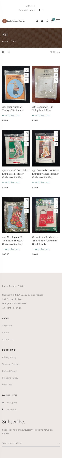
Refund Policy (9, 371)
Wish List (7, 384)
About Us (7, 325)
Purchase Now (26, 10)
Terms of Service (11, 364)
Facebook (11, 409)
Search (5, 332)
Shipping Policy (10, 378)
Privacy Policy (9, 357)
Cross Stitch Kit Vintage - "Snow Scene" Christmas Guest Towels (45, 240)
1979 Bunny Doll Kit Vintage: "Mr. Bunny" (13, 108)
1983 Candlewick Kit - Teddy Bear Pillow (43, 108)
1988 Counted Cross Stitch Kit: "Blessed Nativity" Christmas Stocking (15, 174)
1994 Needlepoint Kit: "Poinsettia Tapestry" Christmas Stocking (13, 240)
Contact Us (8, 339)
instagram (11, 402)
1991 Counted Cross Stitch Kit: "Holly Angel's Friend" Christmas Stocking (45, 174)
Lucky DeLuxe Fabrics (13, 286)
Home (5, 41)
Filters (56, 52)
